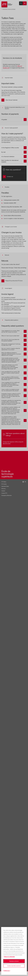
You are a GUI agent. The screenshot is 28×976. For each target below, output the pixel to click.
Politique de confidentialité (9, 956)
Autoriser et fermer (14, 961)
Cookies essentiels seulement (14, 965)
